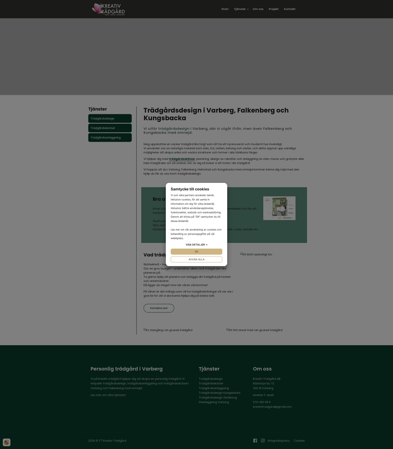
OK (196, 251)
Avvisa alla (196, 259)
